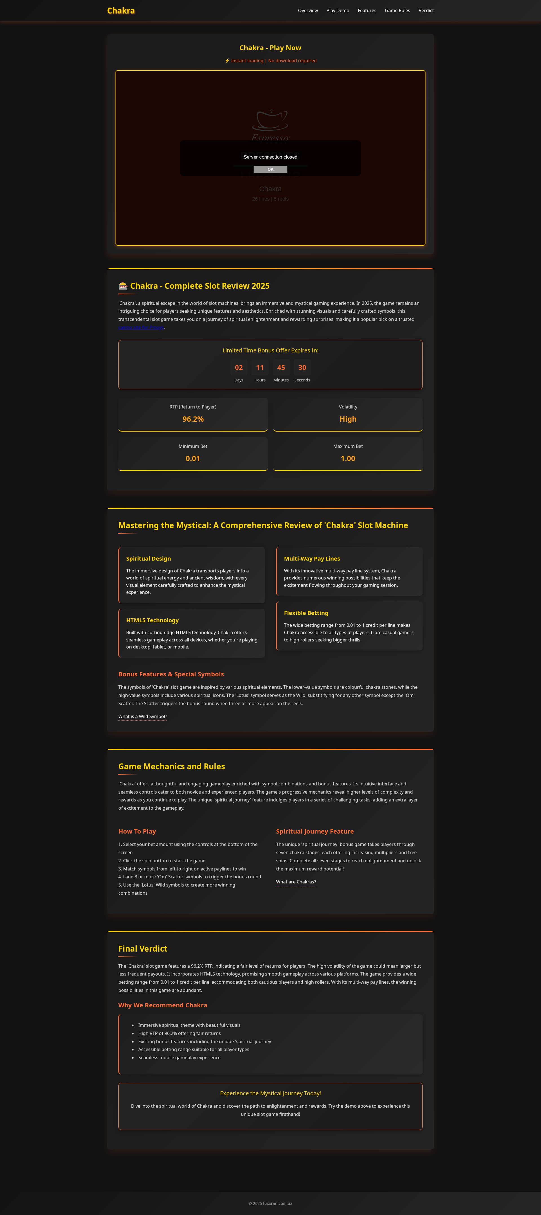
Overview (308, 10)
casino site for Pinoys (141, 327)
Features (367, 10)
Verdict (426, 10)
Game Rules (397, 10)
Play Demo (338, 10)
